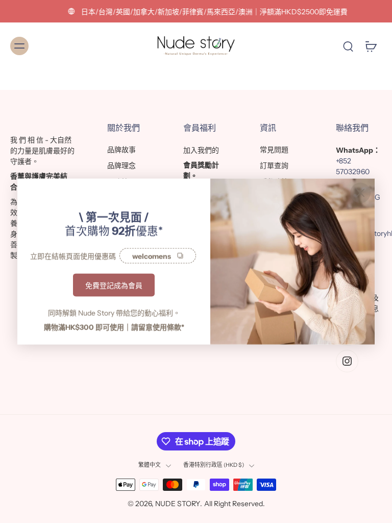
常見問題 (274, 149)
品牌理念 (121, 165)
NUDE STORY (177, 503)
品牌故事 (121, 149)
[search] (348, 46)
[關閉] (360, 193)
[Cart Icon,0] (370, 46)
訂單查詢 (274, 165)
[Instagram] (347, 361)
